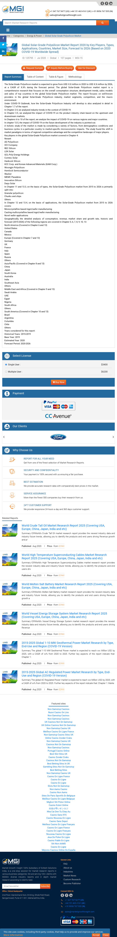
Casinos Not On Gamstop (58, 744)
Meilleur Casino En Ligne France (58, 731)
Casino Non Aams (58, 792)
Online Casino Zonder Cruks (58, 738)
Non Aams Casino (58, 789)
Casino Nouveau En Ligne (58, 818)
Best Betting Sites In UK (58, 763)
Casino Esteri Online (58, 805)
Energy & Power (34, 36)
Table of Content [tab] (35, 76)
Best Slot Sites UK (58, 754)
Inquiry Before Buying (61, 68)
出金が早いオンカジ (58, 808)
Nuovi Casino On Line (58, 712)
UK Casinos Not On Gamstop (58, 722)
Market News (69, 875)
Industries (68, 871)
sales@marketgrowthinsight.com (65, 15)
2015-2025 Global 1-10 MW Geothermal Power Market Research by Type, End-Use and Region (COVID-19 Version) (68, 644)
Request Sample (34, 68)
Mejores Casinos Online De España (58, 850)
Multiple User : (15, 371)
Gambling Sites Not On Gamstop (58, 766)
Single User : (14, 364)
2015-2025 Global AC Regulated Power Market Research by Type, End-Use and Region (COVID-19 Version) (66, 673)
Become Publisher (72, 883)
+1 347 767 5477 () (74, 900)
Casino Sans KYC (58, 815)
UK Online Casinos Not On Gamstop (58, 725)
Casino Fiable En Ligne (58, 840)
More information (13, 934)
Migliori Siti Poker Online (58, 802)
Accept (96, 935)
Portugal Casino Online (58, 751)
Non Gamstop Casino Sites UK (58, 734)
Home (7, 36)
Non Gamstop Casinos (58, 709)
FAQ (65, 864)
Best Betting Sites (58, 770)
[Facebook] (3, 39)
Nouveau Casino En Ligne (58, 834)
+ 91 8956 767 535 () (102, 11)
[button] (3, 437)
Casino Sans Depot (58, 821)
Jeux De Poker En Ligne (58, 837)
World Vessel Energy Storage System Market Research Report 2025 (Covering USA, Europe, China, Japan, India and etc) (64, 615)
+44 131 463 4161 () (74, 903)
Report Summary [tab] (13, 76)
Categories (18, 36)
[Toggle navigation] (7, 30)
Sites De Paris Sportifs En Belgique (58, 795)
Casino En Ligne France (58, 776)
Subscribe (45, 886)
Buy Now (59, 382)
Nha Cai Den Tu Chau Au (58, 811)
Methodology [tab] (75, 76)
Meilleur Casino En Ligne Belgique (58, 799)
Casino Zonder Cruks (59, 757)
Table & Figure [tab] (56, 76)
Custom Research (71, 879)
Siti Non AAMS (58, 843)
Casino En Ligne (58, 779)
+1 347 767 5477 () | (60, 11)
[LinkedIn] (3, 51)
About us (67, 868)
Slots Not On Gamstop (58, 786)
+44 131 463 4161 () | (81, 11)
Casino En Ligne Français (59, 831)
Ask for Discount (86, 68)
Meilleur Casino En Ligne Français (58, 824)
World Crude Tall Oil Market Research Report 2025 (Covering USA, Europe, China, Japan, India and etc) (63, 527)
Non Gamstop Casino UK (58, 728)
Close (106, 935)
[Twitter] (3, 45)
